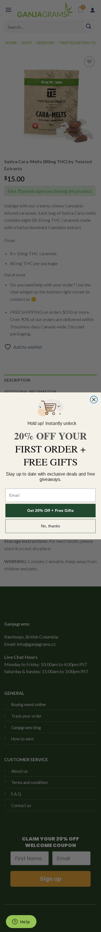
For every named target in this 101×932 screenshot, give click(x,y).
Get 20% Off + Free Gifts (50, 510)
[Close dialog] (94, 400)
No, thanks (50, 526)
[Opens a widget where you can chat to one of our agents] (21, 922)
